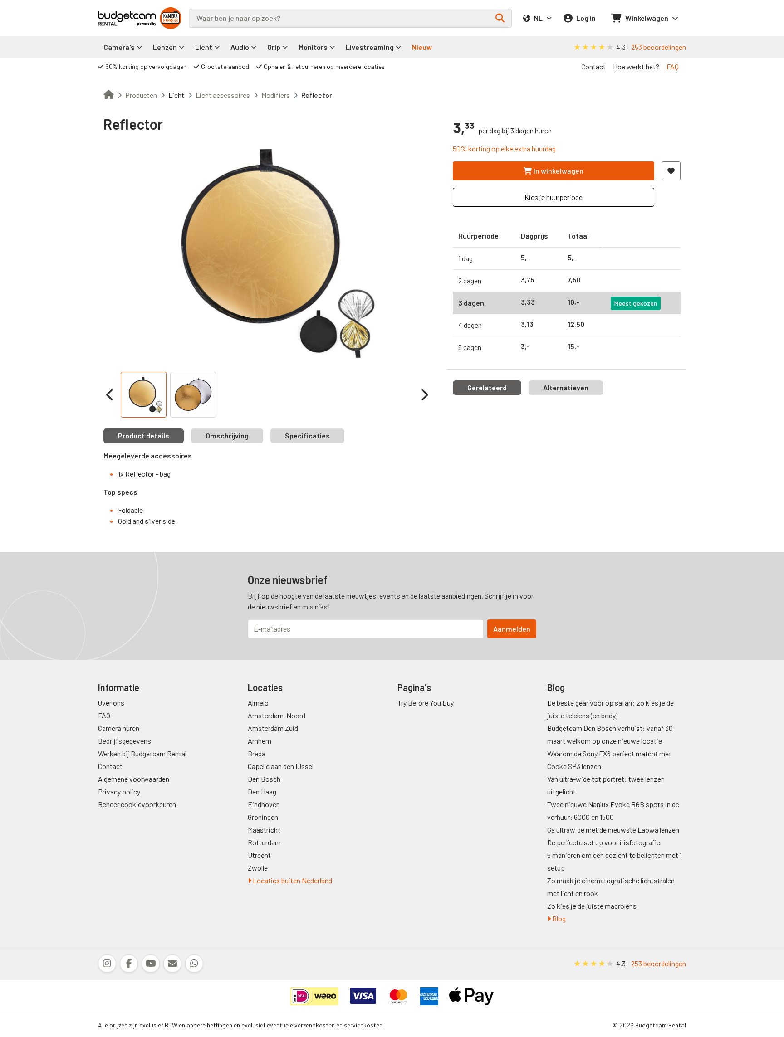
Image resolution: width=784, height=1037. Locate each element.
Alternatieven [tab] (565, 387)
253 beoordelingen (658, 47)
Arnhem (259, 740)
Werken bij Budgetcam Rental (142, 753)
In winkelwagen (558, 170)
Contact (593, 66)
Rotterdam (264, 842)
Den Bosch (264, 778)
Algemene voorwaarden (133, 778)
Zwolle (258, 867)
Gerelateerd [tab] (487, 387)
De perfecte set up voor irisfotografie (603, 842)
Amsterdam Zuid (273, 728)
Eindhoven (264, 804)
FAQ (672, 66)
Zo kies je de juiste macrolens (592, 905)
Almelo (258, 702)
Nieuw (422, 47)
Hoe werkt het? (636, 66)
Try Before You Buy (425, 702)
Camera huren (118, 728)
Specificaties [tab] (307, 435)
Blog (558, 918)
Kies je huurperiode (553, 197)
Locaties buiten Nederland (291, 880)
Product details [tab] (143, 435)
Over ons (111, 702)
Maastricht (264, 829)
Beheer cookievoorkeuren (137, 804)
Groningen (263, 817)
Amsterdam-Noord (276, 715)
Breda (256, 753)
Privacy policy (119, 791)
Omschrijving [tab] (227, 435)
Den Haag (262, 791)
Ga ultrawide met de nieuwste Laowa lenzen (613, 829)
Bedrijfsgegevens (124, 740)
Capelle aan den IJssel (281, 766)
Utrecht (259, 855)
